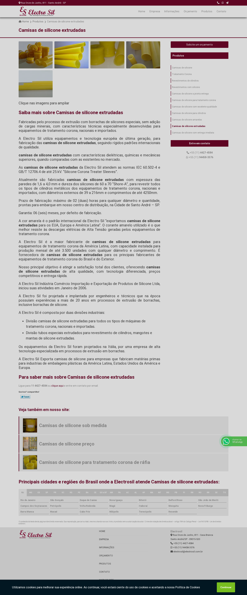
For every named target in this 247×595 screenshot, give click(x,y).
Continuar (225, 587)
